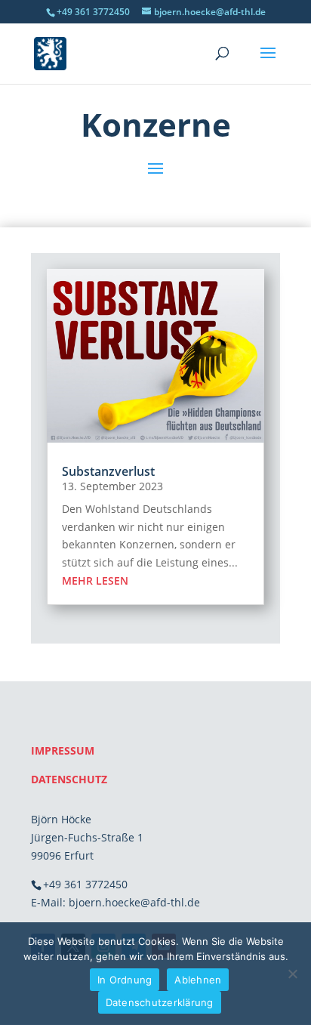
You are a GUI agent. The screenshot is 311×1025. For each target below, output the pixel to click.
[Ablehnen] (292, 973)
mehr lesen (95, 580)
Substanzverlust (108, 471)
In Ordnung (124, 980)
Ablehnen (197, 980)
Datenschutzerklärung (160, 1002)
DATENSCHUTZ (69, 779)
